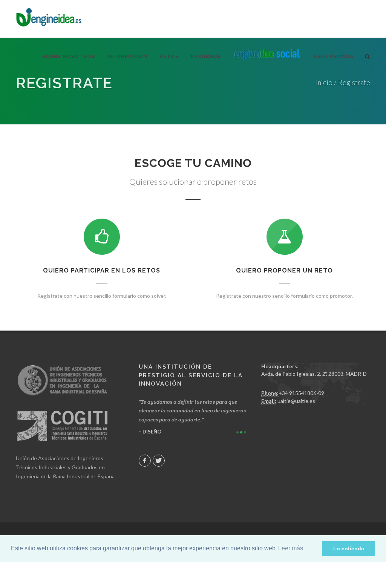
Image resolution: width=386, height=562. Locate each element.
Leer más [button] (290, 548)
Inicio (324, 82)
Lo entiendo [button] (349, 548)
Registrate (354, 82)
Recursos (206, 56)
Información (127, 56)
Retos (169, 56)
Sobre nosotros (68, 56)
